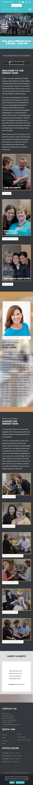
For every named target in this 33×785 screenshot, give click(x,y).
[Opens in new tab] (19, 2)
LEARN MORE (7, 284)
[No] (31, 780)
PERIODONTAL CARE (10, 612)
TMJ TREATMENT (8, 496)
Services (4, 735)
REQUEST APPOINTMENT (11, 337)
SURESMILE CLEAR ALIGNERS (12, 556)
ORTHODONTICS (8, 526)
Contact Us (5, 740)
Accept (12, 782)
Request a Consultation (14, 31)
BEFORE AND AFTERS (10, 239)
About (4, 737)
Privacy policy (20, 782)
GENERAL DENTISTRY (10, 582)
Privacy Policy (21, 737)
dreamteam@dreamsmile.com (11, 724)
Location (16, 5)
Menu (30, 9)
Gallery (19, 734)
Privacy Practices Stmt (24, 740)
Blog (3, 743)
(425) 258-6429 (7, 2)
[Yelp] (29, 2)
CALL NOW (6, 193)
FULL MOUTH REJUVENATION (12, 642)
